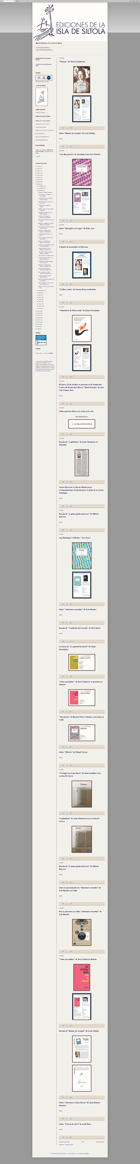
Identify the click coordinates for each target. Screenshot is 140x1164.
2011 (38, 324)
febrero (40, 306)
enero (40, 308)
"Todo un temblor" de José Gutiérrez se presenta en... (45, 249)
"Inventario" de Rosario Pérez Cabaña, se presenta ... (45, 252)
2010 (38, 326)
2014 (38, 317)
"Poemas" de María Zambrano (72, 61)
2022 (38, 175)
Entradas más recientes (64, 1142)
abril (40, 301)
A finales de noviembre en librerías (73, 246)
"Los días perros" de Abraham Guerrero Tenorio (79, 154)
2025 (38, 168)
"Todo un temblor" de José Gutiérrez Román (78, 959)
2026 (38, 166)
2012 (38, 322)
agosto (40, 292)
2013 (38, 320)
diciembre (41, 186)
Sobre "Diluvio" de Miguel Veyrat (73, 752)
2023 (38, 173)
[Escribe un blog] (67, 128)
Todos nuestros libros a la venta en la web (76, 411)
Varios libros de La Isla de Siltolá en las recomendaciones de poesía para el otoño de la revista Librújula (81, 490)
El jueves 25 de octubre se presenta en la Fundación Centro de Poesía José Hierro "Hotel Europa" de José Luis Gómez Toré (81, 387)
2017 (38, 311)
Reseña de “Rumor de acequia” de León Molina (79, 1030)
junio (40, 297)
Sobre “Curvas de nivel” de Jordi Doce (75, 1123)
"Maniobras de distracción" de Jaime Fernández (79, 310)
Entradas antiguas (100, 1142)
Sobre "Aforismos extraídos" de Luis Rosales (77, 609)
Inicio (83, 1142)
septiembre (41, 290)
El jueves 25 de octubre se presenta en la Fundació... (44, 216)
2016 (38, 313)
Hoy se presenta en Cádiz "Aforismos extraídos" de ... (45, 272)
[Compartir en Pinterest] (72, 128)
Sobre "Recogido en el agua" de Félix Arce (77, 228)
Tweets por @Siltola (40, 112)
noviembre (41, 188)
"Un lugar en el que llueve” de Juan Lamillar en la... (45, 258)
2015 (38, 315)
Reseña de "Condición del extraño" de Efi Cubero (79, 627)
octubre (40, 190)
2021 (38, 177)
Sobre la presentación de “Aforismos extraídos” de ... (45, 269)
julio (40, 295)
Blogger (87, 1153)
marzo (40, 304)
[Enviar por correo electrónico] (66, 128)
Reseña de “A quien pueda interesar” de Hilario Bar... (45, 231)
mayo (40, 299)
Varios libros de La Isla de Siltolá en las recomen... (46, 227)
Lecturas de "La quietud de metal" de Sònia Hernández (46, 245)
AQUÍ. (60, 138)
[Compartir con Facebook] (70, 128)
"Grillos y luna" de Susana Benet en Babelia (77, 289)
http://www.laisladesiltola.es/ (42, 136)
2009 (38, 329)
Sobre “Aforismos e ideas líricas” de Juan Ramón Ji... (45, 283)
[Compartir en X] (69, 128)
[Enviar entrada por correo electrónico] (63, 127)
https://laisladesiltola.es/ (81, 417)
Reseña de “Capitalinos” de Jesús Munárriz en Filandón (45, 223)
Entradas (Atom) (69, 1144)
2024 (38, 171)
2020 (38, 179)
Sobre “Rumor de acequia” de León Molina (77, 133)
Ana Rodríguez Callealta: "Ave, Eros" (75, 537)
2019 (38, 182)
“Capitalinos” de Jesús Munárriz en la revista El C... (45, 261)
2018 (38, 184)
